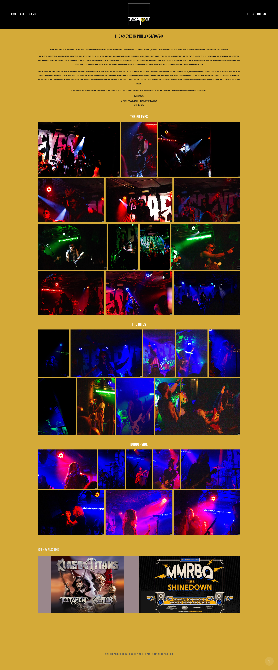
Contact (33, 14)
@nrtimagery (128, 101)
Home (13, 14)
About (22, 14)
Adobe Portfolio (165, 654)
